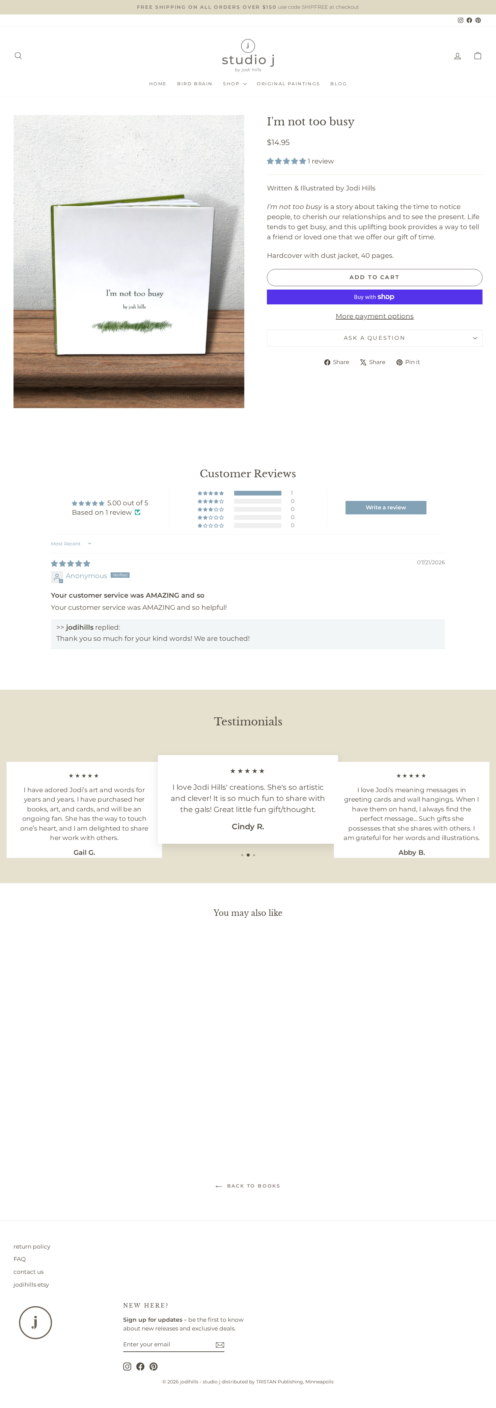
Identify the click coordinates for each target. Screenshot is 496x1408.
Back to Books (253, 1186)
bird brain (195, 83)
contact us (28, 1271)
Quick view (69, 1094)
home (158, 83)
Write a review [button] (386, 507)
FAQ (19, 1259)
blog (338, 83)
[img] (70, 564)
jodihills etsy (31, 1284)
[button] (287, 161)
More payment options (375, 316)
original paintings (288, 83)
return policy (31, 1246)
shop (232, 83)
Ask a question (375, 338)
